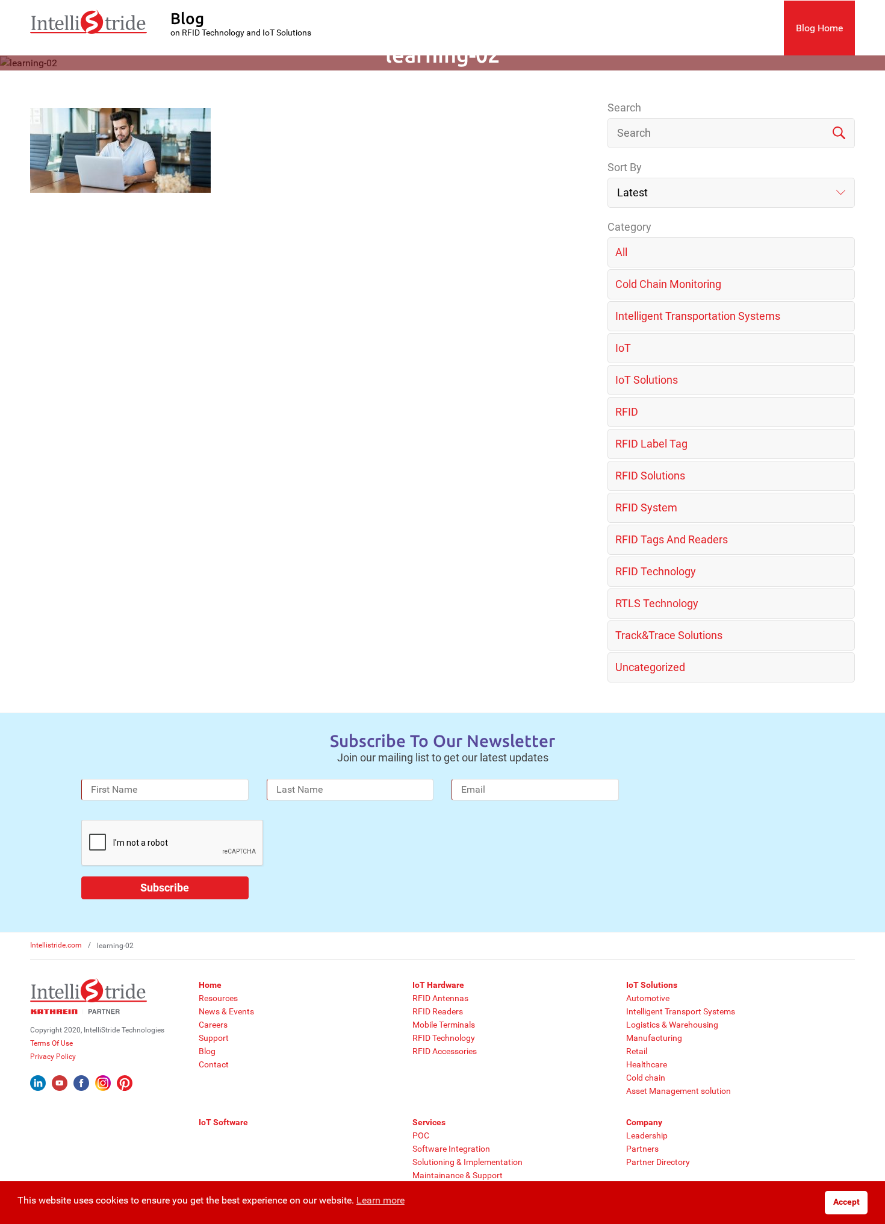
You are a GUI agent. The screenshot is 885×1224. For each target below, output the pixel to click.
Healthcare (646, 1064)
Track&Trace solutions (668, 635)
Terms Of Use (51, 1043)
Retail (636, 1051)
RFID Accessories (444, 1051)
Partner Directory (658, 1162)
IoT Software (223, 1122)
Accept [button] (846, 1202)
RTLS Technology (656, 603)
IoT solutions (646, 379)
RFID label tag (651, 443)
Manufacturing (654, 1038)
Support (214, 1038)
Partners (642, 1149)
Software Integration (451, 1149)
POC (420, 1135)
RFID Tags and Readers (671, 539)
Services (429, 1122)
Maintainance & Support (457, 1175)
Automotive (647, 998)
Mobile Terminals (443, 1024)
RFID (626, 411)
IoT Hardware (438, 985)
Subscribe (164, 887)
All (621, 252)
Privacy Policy (53, 1056)
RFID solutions (650, 475)
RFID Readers (437, 1011)
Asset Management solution (678, 1091)
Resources (218, 998)
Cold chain (645, 1077)
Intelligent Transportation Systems (697, 316)
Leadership (647, 1135)
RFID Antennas (440, 998)
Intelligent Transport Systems (680, 1011)
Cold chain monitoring (668, 284)
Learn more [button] (380, 1200)
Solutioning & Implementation (467, 1162)
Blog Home (819, 28)
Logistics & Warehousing (672, 1024)
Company (644, 1122)
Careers (213, 1024)
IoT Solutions (651, 985)
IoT (623, 348)
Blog (207, 1051)
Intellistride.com (56, 945)
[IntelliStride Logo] (88, 28)
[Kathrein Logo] (75, 1011)
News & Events (226, 1011)
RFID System (646, 507)
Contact (214, 1064)
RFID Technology (655, 571)
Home (210, 985)
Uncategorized (650, 667)
